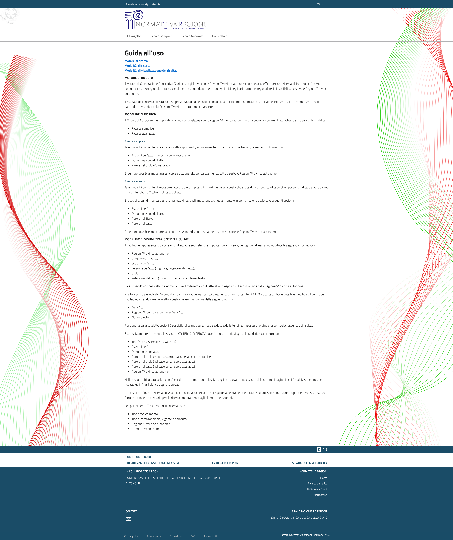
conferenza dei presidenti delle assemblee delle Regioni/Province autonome (173, 480)
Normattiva (320, 495)
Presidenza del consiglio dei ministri (144, 4)
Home (323, 478)
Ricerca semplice (317, 483)
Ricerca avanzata (317, 489)
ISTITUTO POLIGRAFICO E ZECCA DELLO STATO (299, 517)
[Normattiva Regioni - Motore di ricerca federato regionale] (175, 19)
